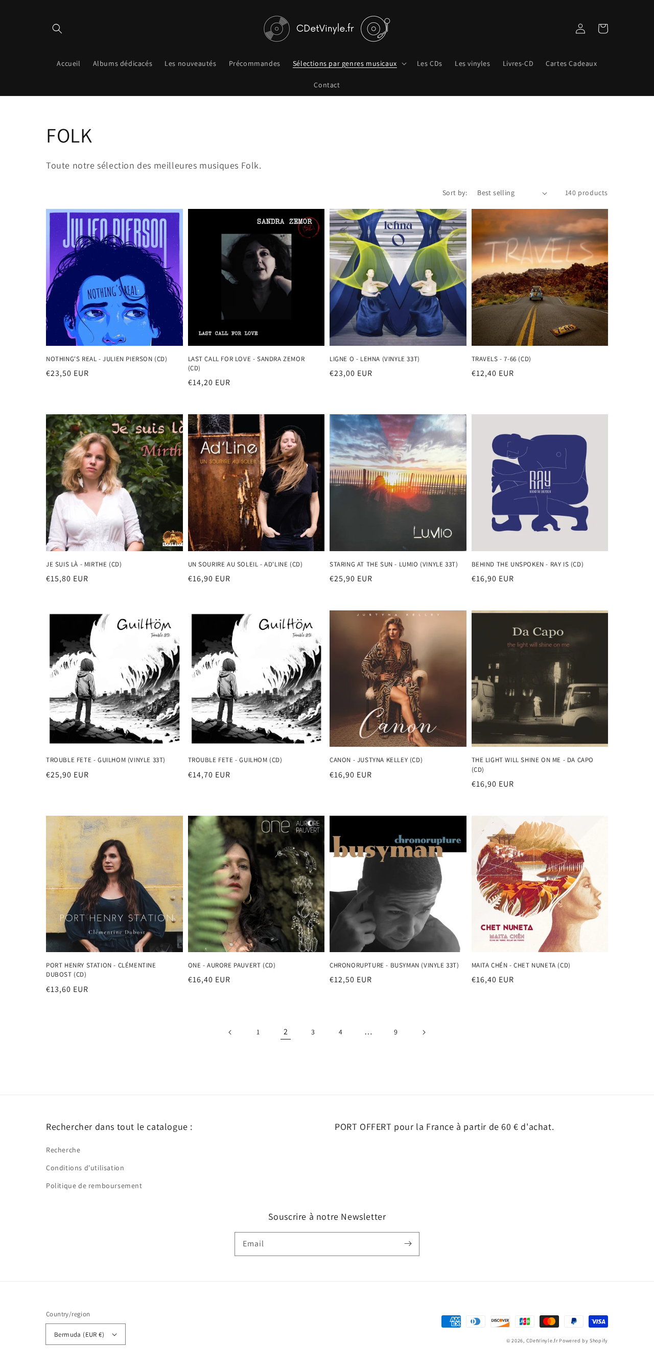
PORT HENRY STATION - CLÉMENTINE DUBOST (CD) (101, 970)
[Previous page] (230, 1032)
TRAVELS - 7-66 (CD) (501, 358)
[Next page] (423, 1032)
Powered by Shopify (583, 1340)
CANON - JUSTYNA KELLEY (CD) (376, 759)
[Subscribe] (407, 1244)
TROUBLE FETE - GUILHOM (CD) (235, 759)
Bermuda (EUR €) (79, 1334)
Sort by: (454, 192)
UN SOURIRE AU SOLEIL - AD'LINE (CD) (245, 564)
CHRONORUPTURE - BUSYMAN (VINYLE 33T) (394, 965)
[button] (57, 28)
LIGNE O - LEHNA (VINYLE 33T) (375, 358)
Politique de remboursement (94, 1185)
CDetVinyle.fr (542, 1340)
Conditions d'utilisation (85, 1167)
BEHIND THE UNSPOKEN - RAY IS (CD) (528, 564)
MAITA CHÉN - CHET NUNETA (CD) (521, 965)
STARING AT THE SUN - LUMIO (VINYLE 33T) (394, 564)
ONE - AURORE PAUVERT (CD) (232, 965)
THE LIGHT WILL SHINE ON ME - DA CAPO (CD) (533, 764)
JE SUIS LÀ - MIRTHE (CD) (84, 564)
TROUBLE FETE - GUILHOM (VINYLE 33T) (106, 759)
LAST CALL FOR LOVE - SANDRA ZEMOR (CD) (246, 363)
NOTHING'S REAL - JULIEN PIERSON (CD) (107, 358)
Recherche (63, 1149)
